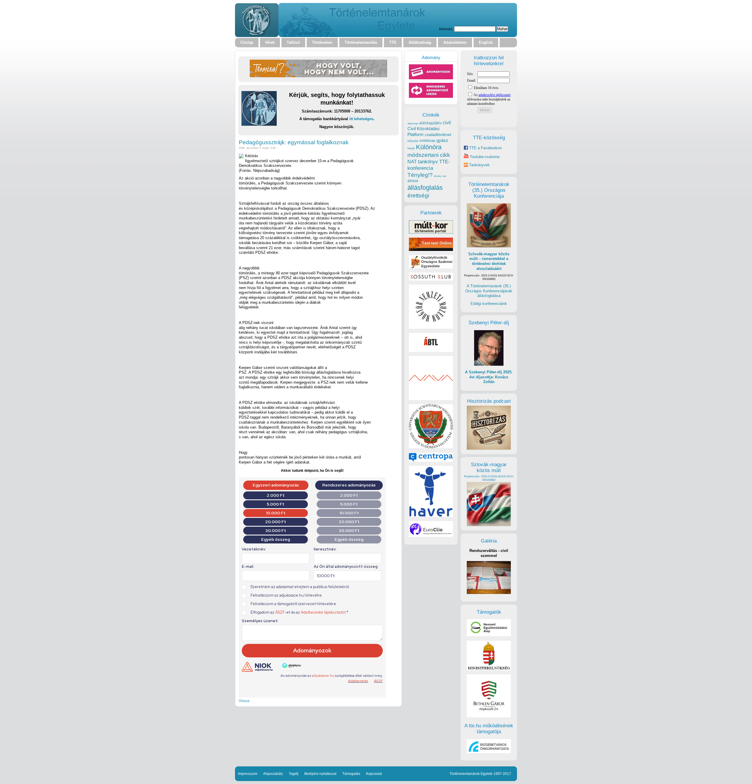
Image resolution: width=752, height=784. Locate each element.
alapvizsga (412, 123)
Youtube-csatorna (484, 157)
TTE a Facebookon (485, 148)
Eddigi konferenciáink (489, 303)
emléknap (427, 141)
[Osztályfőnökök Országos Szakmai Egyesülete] (431, 267)
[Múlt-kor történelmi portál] (431, 232)
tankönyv (428, 161)
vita (444, 175)
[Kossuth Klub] (431, 279)
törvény (437, 176)
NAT (412, 161)
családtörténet (438, 134)
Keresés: (446, 29)
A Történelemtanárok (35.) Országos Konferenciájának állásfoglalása (488, 291)
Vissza (244, 701)
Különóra (429, 147)
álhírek (412, 181)
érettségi (418, 195)
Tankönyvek (479, 165)
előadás (412, 140)
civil (447, 122)
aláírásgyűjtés (430, 123)
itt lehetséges (361, 119)
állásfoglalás (425, 187)
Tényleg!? (420, 175)
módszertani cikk (428, 155)
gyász (442, 140)
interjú (411, 148)
